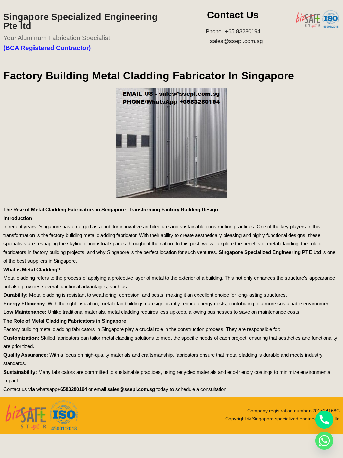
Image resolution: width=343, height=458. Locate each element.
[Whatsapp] (324, 441)
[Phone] (324, 420)
